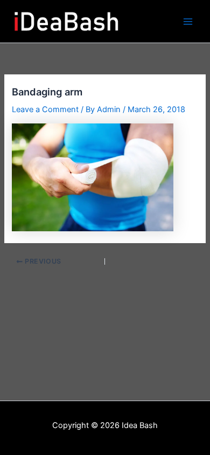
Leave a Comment (45, 109)
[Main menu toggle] (188, 21)
